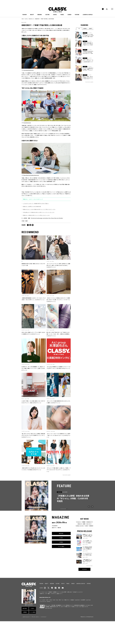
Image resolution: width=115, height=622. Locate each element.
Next (92, 506)
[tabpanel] (57, 496)
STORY (50, 599)
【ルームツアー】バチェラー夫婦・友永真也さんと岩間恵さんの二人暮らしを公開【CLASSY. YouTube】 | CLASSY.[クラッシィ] (58, 265)
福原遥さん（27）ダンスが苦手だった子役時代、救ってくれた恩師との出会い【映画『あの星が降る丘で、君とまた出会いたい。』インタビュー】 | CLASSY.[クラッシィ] (88, 35)
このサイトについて (26, 616)
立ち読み (61, 537)
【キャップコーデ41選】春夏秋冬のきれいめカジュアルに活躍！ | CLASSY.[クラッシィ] (58, 401)
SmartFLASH (77, 599)
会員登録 (50, 592)
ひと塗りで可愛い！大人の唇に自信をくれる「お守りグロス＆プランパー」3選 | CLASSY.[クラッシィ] (33, 401)
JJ (40, 599)
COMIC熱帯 (83, 599)
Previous (89, 506)
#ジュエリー (79, 521)
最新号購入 (61, 533)
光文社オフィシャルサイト (78, 592)
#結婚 (84, 523)
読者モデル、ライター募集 (45, 593)
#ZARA (86, 525)
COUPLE (55, 14)
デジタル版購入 (61, 546)
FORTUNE (77, 14)
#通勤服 (83, 521)
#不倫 (23, 220)
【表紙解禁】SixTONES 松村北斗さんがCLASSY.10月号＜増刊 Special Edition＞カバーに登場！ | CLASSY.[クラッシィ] (88, 52)
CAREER (69, 14)
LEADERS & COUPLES (87, 14)
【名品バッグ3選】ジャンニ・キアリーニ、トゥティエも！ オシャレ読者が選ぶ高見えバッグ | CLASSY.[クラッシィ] (88, 60)
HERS (54, 599)
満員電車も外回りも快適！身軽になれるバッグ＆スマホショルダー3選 (33, 264)
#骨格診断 (91, 525)
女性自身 (72, 599)
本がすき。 (49, 601)
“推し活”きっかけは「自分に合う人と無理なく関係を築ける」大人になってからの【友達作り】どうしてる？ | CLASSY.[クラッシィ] (33, 435)
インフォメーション (43, 592)
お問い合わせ (69, 592)
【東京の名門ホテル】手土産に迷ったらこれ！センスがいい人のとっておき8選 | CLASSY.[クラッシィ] (33, 468)
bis (62, 599)
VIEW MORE (84, 569)
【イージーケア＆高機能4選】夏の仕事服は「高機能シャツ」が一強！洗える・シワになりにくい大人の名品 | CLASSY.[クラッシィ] (88, 69)
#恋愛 (26, 220)
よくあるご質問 (63, 592)
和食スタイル (67, 599)
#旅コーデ (79, 523)
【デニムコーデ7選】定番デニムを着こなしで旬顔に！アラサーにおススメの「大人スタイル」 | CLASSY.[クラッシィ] (59, 469)
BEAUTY (32, 14)
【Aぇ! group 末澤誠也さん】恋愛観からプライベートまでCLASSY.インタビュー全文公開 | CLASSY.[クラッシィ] (58, 367)
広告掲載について (56, 592)
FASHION (24, 14)
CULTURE (47, 14)
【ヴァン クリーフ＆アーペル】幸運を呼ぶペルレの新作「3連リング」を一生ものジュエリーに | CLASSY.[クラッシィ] (58, 435)
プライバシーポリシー (35, 616)
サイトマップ (43, 616)
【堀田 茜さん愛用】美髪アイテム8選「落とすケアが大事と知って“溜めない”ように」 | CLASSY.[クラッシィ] (88, 44)
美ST (60, 599)
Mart (57, 599)
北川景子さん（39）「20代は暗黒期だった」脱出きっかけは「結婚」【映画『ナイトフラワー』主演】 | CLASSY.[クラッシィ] (33, 368)
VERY (47, 599)
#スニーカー (89, 523)
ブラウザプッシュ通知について (56, 593)
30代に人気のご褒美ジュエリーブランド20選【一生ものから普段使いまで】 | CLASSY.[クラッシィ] (33, 333)
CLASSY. (43, 599)
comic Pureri (88, 599)
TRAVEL (62, 14)
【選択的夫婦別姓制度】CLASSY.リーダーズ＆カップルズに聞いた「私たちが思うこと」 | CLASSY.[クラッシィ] (34, 298)
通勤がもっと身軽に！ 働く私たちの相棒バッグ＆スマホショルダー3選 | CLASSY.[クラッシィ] (88, 77)
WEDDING (39, 14)
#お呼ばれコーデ (89, 521)
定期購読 (61, 542)
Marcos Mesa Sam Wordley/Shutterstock (31, 175)
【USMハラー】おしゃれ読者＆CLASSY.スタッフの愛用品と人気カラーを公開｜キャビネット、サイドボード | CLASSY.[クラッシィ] (58, 299)
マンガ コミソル (43, 601)
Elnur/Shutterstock (27, 122)
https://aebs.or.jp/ (48, 608)
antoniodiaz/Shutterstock (29, 70)
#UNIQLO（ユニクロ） (80, 525)
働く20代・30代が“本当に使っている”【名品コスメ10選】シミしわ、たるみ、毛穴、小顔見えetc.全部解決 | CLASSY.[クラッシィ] (58, 334)
